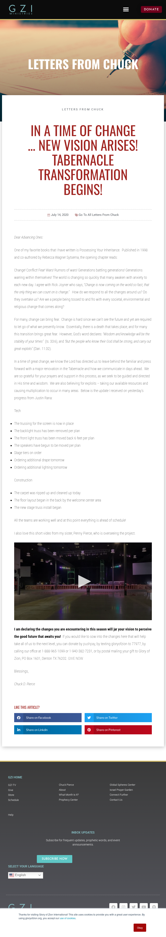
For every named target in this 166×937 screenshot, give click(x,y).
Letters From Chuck (83, 64)
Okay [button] (140, 927)
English (20, 875)
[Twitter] (134, 907)
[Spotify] (154, 907)
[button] (125, 9)
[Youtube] (144, 907)
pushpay (89, 644)
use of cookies (68, 918)
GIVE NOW (75, 658)
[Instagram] (123, 907)
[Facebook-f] (113, 907)
